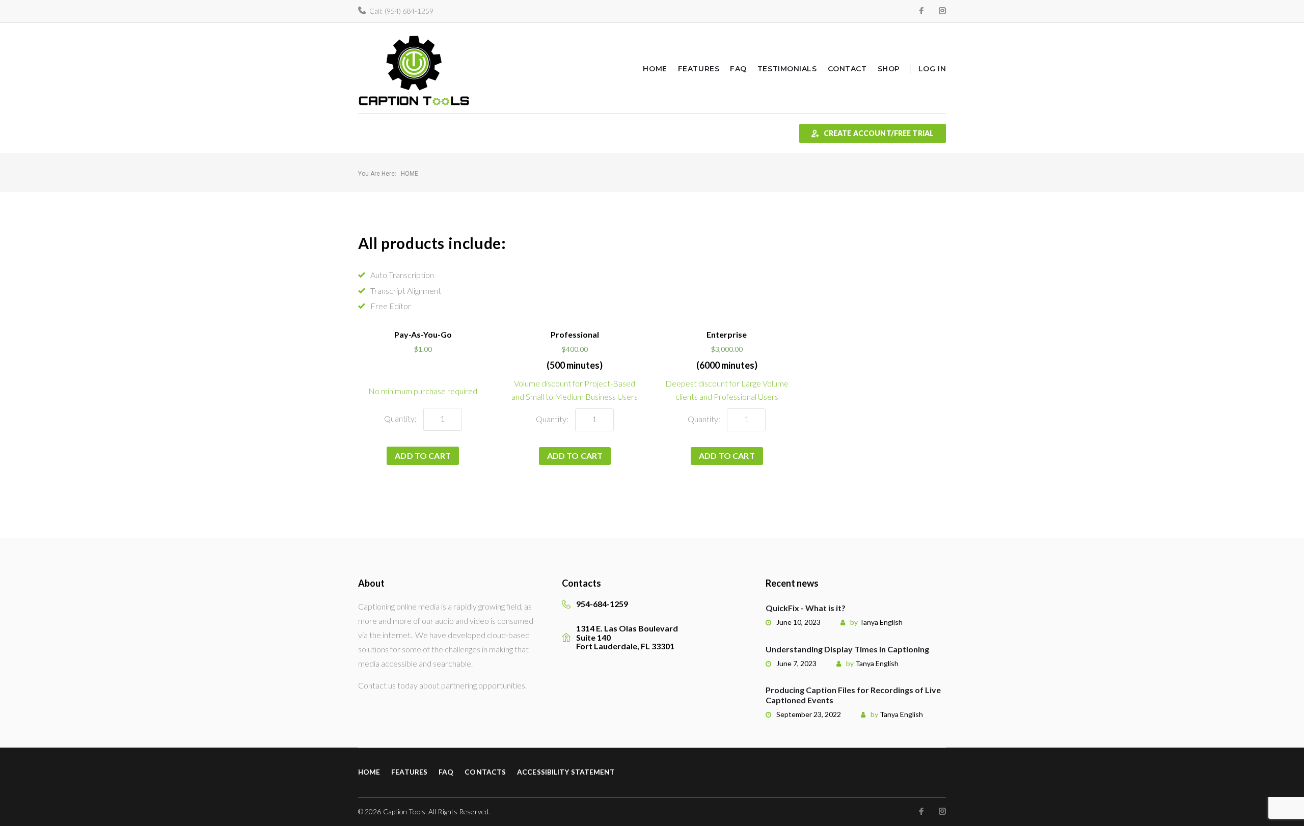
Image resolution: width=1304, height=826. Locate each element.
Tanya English (881, 622)
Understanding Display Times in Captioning (847, 649)
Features (698, 68)
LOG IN (932, 68)
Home (655, 68)
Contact (847, 68)
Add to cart (423, 455)
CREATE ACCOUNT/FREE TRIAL (879, 133)
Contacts (485, 771)
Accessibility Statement (566, 771)
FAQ (738, 68)
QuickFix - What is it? (806, 608)
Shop (889, 68)
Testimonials (787, 68)
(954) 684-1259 (409, 11)
